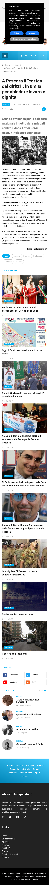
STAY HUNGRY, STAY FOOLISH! (27, 700)
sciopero (8, 262)
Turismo (9, 765)
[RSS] (35, 56)
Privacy (5, 851)
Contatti (5, 857)
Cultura (8, 301)
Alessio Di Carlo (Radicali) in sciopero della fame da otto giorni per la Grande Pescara (23, 528)
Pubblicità (6, 848)
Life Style (8, 647)
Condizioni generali (10, 854)
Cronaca (30, 765)
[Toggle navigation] (5, 55)
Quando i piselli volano (28, 714)
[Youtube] (30, 56)
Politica (8, 429)
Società (18, 65)
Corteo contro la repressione (17, 614)
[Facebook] (21, 56)
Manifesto (6, 845)
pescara (17, 256)
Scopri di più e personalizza (24, 39)
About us (5, 842)
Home (7, 65)
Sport (37, 773)
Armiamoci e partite (27, 729)
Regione (37, 104)
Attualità (8, 344)
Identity (9, 690)
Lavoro (24, 776)
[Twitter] (26, 56)
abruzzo (38, 256)
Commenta (8, 109)
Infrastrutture (26, 773)
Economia (14, 769)
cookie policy (14, 28)
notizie (19, 262)
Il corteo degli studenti (14, 653)
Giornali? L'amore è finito (30, 744)
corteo (27, 256)
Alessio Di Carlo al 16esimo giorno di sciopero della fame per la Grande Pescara (22, 439)
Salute (7, 386)
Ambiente (13, 773)
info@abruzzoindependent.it (14, 812)
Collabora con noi (9, 839)
